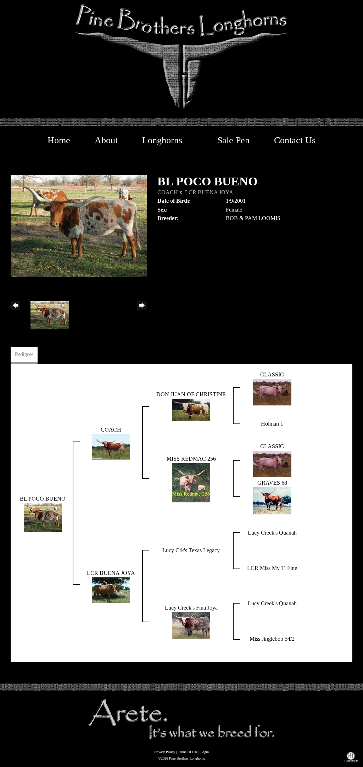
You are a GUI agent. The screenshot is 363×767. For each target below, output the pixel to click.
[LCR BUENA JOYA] (111, 590)
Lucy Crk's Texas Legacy (191, 550)
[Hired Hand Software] (351, 758)
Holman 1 (272, 424)
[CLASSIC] (272, 391)
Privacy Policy (164, 752)
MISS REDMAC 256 (191, 459)
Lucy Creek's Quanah (272, 533)
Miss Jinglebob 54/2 (272, 639)
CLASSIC (272, 374)
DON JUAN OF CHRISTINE (191, 394)
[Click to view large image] (79, 225)
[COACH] (111, 446)
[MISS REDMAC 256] (191, 482)
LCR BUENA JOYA (209, 192)
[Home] (181, 719)
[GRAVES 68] (272, 500)
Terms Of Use (187, 752)
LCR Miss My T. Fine (272, 568)
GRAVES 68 (272, 483)
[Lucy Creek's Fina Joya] (191, 625)
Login (204, 752)
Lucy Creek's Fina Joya (191, 608)
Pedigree (24, 354)
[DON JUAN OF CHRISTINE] (191, 409)
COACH (167, 192)
